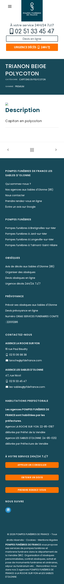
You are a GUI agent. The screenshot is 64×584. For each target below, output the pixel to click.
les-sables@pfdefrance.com (27, 387)
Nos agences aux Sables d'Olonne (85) (29, 189)
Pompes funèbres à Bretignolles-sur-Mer (30, 228)
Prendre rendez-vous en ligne (23, 201)
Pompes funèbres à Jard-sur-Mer (26, 234)
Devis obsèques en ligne (20, 278)
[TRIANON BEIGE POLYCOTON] (6, 103)
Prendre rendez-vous (32, 489)
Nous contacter (15, 195)
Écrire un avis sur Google (20, 207)
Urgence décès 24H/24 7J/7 (23, 283)
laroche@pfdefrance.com (25, 360)
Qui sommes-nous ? (18, 184)
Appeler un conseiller (32, 464)
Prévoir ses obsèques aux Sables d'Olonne (31, 305)
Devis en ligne (32, 39)
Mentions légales (48, 540)
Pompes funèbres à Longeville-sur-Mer (29, 239)
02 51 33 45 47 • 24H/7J (33, 580)
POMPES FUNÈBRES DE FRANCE (32, 534)
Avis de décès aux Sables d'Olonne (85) (29, 266)
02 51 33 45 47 (34, 31)
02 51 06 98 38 (18, 355)
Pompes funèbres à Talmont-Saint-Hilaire (31, 245)
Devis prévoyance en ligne (21, 310)
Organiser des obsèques (20, 272)
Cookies (31, 540)
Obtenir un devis (32, 477)
